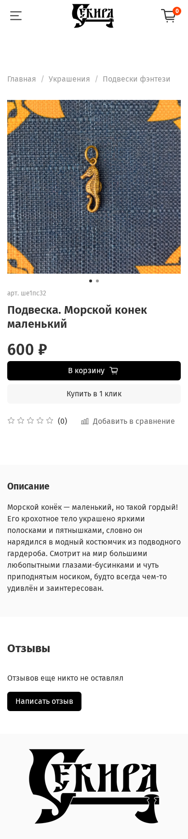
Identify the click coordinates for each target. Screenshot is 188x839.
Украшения (69, 79)
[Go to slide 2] (97, 281)
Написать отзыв (44, 701)
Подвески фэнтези (137, 79)
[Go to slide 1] (90, 281)
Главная (21, 79)
